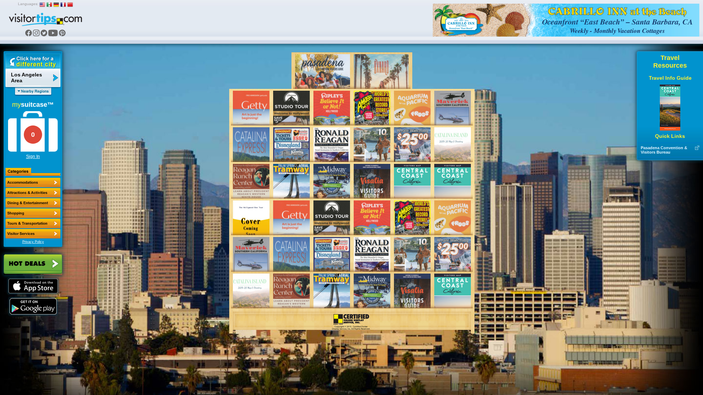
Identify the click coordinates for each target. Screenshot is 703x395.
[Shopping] (32, 213)
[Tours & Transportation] (32, 223)
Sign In (33, 156)
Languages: (28, 4)
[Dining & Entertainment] (32, 203)
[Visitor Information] (32, 233)
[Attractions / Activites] (32, 193)
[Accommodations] (32, 182)
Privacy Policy (33, 242)
